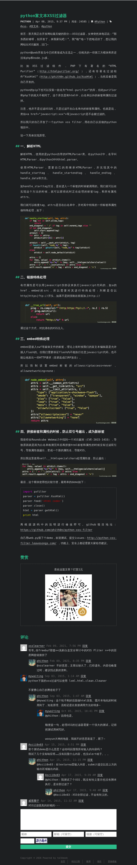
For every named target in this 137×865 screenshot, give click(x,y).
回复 (85, 645)
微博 (88, 861)
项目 (99, 861)
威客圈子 (33, 800)
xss (24, 26)
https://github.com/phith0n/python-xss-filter (56, 529)
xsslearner (36, 645)
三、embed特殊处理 (35, 339)
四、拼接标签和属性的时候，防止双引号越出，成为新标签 (62, 432)
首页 (63, 861)
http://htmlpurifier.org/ (59, 71)
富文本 (34, 26)
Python (100, 21)
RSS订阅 (76, 861)
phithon (42, 660)
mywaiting (35, 676)
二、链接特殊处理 (33, 277)
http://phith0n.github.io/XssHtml (67, 76)
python (47, 26)
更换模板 (112, 861)
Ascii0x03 (35, 744)
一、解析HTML (30, 146)
